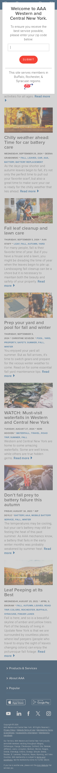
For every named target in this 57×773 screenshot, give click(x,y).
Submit (28, 59)
